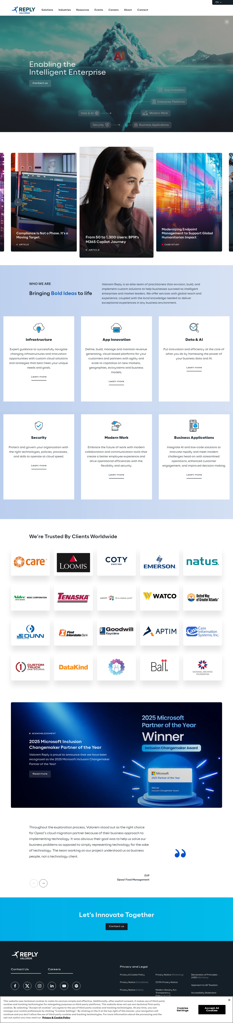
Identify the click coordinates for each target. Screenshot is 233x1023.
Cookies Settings (182, 1009)
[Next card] (215, 202)
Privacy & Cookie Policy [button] (132, 975)
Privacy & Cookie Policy (56, 1018)
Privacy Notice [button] (134, 982)
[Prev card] (18, 202)
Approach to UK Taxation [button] (204, 985)
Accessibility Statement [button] (203, 993)
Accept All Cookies (212, 1009)
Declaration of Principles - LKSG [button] (205, 976)
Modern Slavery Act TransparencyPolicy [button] (166, 993)
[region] (116, 1009)
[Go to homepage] (23, 10)
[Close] (229, 1000)
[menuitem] (47, 10)
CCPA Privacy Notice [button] (167, 982)
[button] (40, 83)
